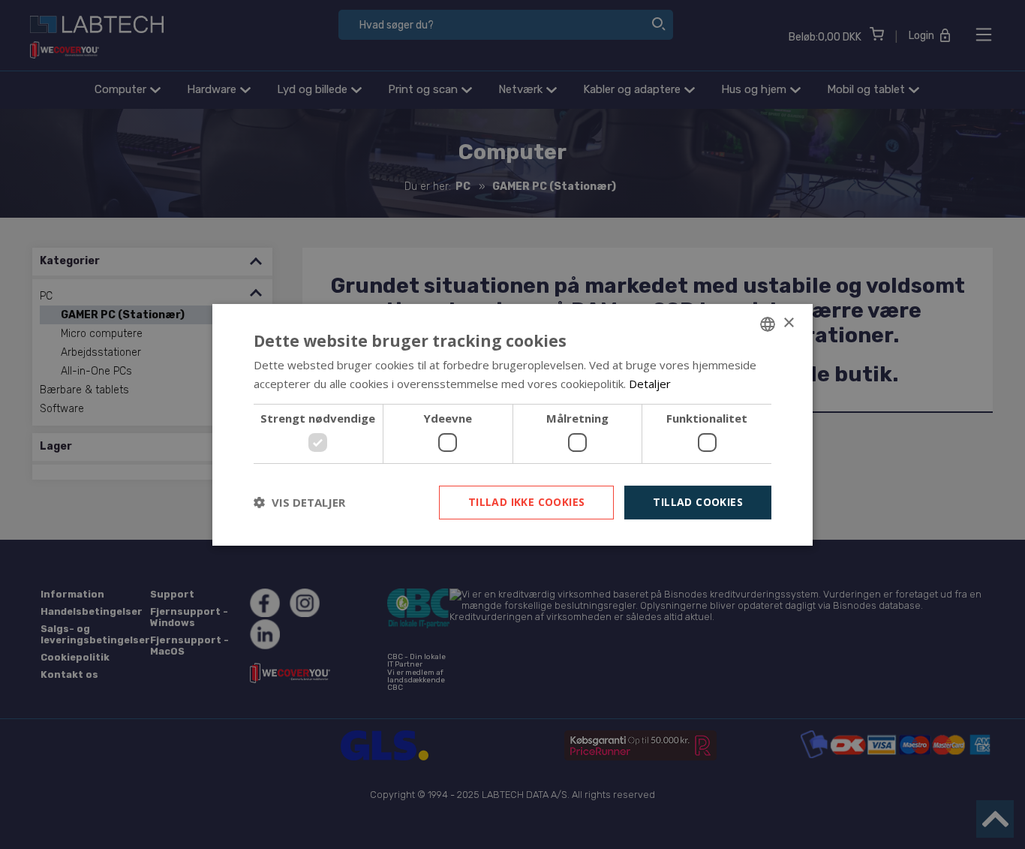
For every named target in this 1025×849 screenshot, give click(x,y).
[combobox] (767, 323)
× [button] (788, 323)
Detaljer (650, 383)
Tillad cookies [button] (698, 502)
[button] (299, 502)
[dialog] (512, 424)
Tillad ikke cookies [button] (526, 502)
